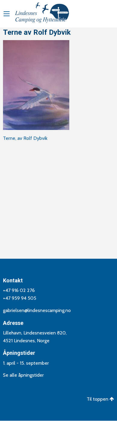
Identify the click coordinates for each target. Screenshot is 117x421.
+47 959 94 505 (19, 298)
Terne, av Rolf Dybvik (25, 138)
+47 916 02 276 (19, 290)
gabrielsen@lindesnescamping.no (37, 310)
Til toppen (98, 399)
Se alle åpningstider (23, 375)
